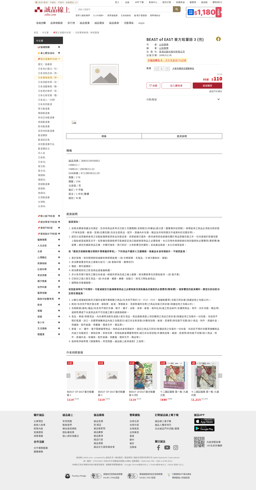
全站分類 (41, 23)
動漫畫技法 (44, 148)
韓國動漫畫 (44, 112)
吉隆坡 (133, 446)
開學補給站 (155, 15)
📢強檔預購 (43, 47)
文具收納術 (126, 15)
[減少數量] (156, 68)
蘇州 (132, 439)
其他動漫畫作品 (46, 144)
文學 (39, 251)
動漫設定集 (44, 139)
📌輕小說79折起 (46, 215)
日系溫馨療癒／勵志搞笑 (50, 86)
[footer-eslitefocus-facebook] (158, 447)
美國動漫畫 (44, 121)
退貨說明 (182, 136)
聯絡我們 (67, 424)
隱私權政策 (68, 432)
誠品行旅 (98, 439)
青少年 (40, 322)
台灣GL (42, 206)
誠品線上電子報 (163, 421)
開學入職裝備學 (83, 15)
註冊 (127, 2)
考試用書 (42, 275)
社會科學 (42, 269)
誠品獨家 (99, 23)
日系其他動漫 (45, 104)
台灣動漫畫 (44, 197)
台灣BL (42, 201)
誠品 (98, 424)
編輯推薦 (42, 239)
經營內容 (38, 428)
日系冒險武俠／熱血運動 (50, 73)
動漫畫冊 (42, 135)
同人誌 (41, 152)
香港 (132, 435)
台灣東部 (134, 432)
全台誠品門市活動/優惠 (167, 428)
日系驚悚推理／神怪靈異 (87, 32)
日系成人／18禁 (46, 99)
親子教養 (42, 280)
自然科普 (42, 286)
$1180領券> (98, 15)
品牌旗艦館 (56, 23)
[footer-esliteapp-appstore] (204, 420)
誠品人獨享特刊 (163, 424)
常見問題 (67, 421)
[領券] (203, 12)
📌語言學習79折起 (47, 221)
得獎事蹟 (38, 435)
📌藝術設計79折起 (47, 233)
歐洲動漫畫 (44, 126)
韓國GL (42, 179)
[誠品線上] (52, 11)
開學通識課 (112, 15)
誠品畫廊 (114, 23)
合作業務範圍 (41, 447)
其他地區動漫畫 (46, 130)
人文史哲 (42, 245)
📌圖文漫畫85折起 (62, 32)
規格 (104, 136)
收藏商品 (180, 2)
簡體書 (40, 334)
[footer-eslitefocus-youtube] (167, 447)
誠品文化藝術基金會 (104, 446)
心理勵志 (42, 257)
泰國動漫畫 (44, 183)
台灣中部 (134, 424)
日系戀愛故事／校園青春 (50, 81)
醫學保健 (42, 292)
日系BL (42, 157)
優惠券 (193, 2)
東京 (132, 443)
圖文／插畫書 (45, 64)
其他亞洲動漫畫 (46, 117)
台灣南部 (134, 428)
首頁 (36, 32)
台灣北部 (134, 421)
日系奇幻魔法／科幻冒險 (50, 68)
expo (141, 23)
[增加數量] (167, 68)
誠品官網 (98, 421)
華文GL (42, 170)
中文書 (45, 32)
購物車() (217, 2)
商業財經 (42, 263)
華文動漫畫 (44, 108)
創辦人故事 (39, 424)
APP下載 (139, 2)
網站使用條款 (70, 428)
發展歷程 (38, 432)
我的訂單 (166, 2)
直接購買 (207, 85)
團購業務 (38, 451)
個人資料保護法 (71, 435)
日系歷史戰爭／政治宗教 (50, 90)
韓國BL (42, 175)
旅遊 (39, 316)
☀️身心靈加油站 (46, 52)
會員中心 (153, 2)
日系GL (42, 161)
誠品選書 (85, 23)
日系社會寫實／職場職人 (50, 95)
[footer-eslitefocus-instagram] (175, 447)
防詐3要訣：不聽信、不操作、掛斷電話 (58, 2)
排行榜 (71, 23)
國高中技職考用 (45, 298)
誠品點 (204, 2)
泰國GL (42, 192)
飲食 (39, 304)
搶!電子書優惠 (140, 15)
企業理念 (38, 421)
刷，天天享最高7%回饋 (167, 60)
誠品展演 (98, 435)
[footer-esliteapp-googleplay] (204, 428)
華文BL (42, 166)
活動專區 (129, 23)
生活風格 (42, 328)
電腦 (39, 310)
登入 (117, 2)
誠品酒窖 (98, 443)
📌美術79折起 (45, 227)
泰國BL (42, 188)
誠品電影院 (99, 428)
